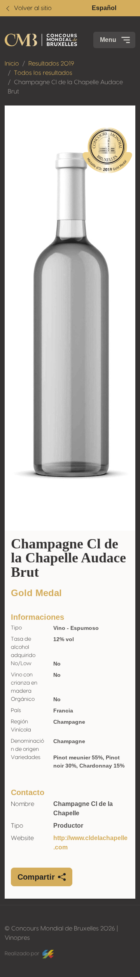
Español (104, 8)
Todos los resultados (43, 73)
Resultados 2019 (51, 64)
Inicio (12, 64)
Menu (108, 39)
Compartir (36, 877)
